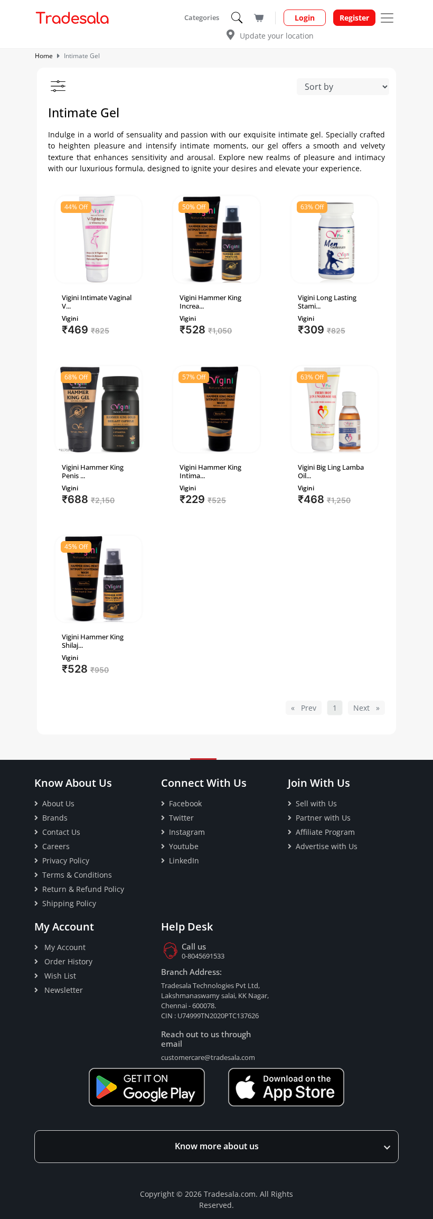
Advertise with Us (326, 846)
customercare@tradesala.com (208, 1057)
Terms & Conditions (77, 875)
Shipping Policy (69, 903)
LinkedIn (184, 860)
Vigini (70, 318)
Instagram (187, 832)
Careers (56, 846)
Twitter (181, 818)
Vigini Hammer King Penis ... (93, 471)
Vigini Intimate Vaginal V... (96, 302)
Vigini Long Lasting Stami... (327, 302)
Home (44, 55)
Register (354, 18)
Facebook (185, 803)
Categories (202, 17)
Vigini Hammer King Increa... (210, 302)
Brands (55, 818)
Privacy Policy (65, 860)
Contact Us (61, 832)
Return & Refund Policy (83, 889)
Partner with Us (323, 818)
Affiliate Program (325, 832)
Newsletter (62, 990)
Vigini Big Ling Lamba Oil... (331, 471)
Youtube (184, 846)
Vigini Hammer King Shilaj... (93, 641)
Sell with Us (316, 803)
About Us (58, 803)
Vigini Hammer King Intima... (210, 471)
